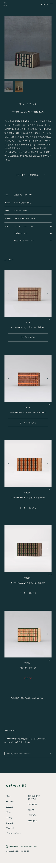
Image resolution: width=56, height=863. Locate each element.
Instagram (32, 820)
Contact (9, 823)
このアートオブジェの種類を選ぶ (28, 175)
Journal (9, 807)
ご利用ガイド (32, 815)
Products (10, 801)
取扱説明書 (32, 804)
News (8, 812)
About (8, 796)
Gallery (9, 817)
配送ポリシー (33, 810)
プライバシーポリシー (13, 833)
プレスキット (10, 828)
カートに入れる (30, 423)
